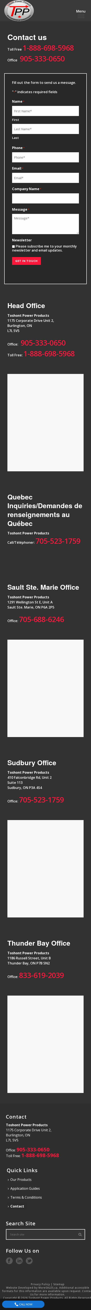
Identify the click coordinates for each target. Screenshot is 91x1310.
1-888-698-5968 (48, 48)
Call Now (25, 1304)
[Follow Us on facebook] (9, 1261)
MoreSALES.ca (48, 1287)
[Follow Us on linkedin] (19, 1261)
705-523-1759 (58, 541)
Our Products (21, 1179)
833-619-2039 (41, 975)
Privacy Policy (40, 1284)
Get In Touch (26, 261)
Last (15, 138)
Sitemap (59, 1284)
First (15, 120)
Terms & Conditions (26, 1197)
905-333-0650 (42, 59)
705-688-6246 (41, 619)
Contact (17, 1206)
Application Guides (25, 1188)
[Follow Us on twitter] (29, 1261)
